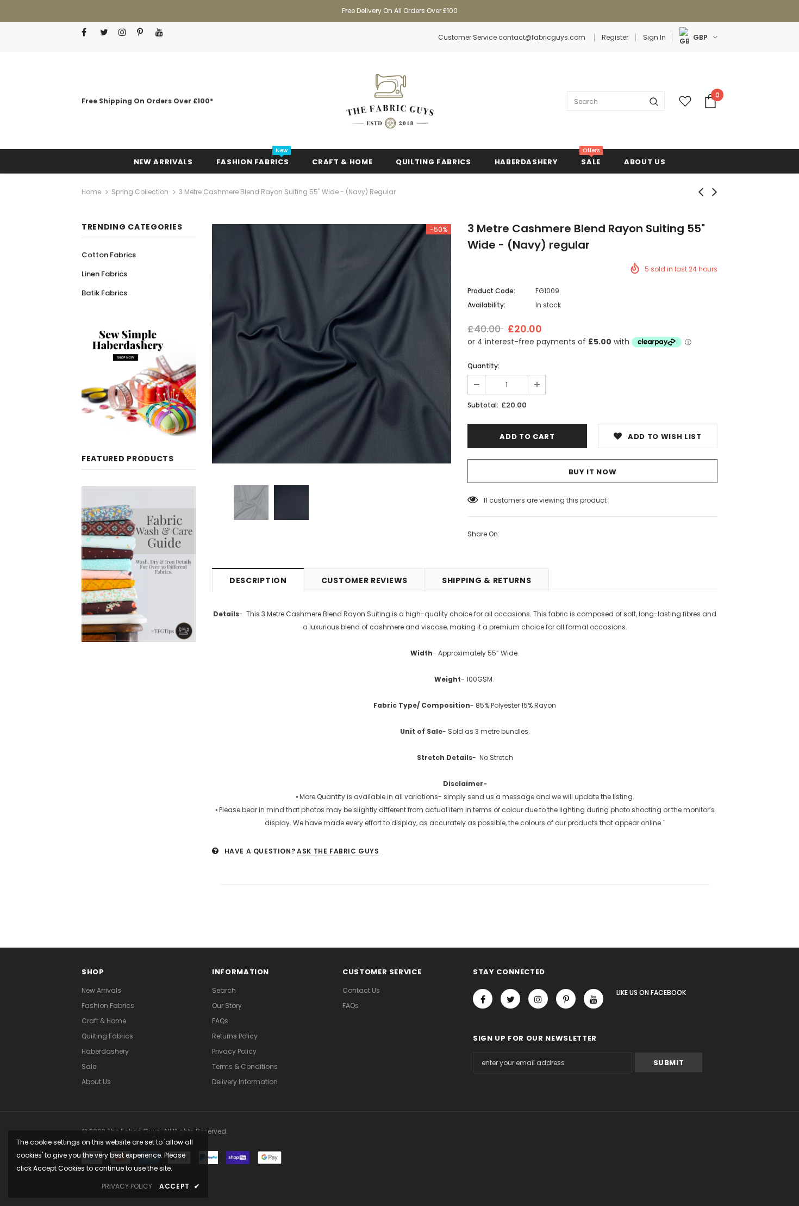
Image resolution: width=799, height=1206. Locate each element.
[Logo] (389, 101)
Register (615, 37)
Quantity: (483, 365)
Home (91, 191)
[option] (331, 343)
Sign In (654, 37)
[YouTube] (162, 32)
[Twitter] (107, 32)
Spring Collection (139, 191)
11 (485, 500)
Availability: (486, 305)
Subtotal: (482, 405)
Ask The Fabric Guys (338, 851)
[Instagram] (125, 32)
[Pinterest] (144, 32)
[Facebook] (88, 32)
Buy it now (593, 472)
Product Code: (491, 290)
